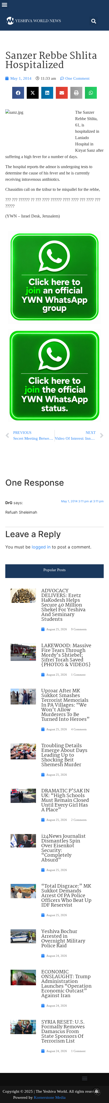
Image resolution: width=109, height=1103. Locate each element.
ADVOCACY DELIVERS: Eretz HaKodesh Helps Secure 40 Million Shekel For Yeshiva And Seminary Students (63, 605)
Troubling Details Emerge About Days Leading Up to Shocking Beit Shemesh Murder (64, 755)
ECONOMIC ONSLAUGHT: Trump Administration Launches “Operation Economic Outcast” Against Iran (66, 984)
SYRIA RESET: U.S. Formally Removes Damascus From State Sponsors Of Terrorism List (63, 1031)
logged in (41, 547)
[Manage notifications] (96, 1091)
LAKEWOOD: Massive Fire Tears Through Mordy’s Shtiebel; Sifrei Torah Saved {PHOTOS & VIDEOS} (66, 655)
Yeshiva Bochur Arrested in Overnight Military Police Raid (63, 939)
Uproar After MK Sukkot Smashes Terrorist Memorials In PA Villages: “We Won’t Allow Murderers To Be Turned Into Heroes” (65, 705)
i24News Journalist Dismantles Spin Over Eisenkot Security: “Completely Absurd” (63, 848)
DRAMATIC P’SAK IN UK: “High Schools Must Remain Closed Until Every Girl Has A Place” (65, 800)
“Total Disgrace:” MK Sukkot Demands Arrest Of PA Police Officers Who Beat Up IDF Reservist (66, 895)
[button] (4, 4)
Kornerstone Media (50, 1097)
